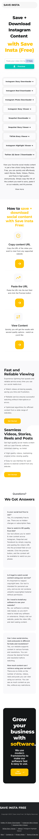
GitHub (20, 828)
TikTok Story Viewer (9, 828)
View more (19, 189)
